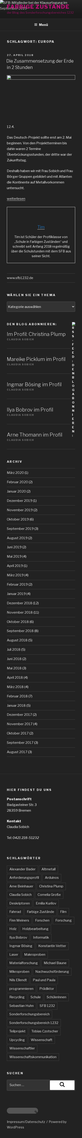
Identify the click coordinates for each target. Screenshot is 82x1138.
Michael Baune (55, 963)
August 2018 (17, 640)
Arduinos (52, 878)
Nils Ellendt (18, 980)
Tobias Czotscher (44, 1031)
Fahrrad (15, 912)
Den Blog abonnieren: (32, 324)
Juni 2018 (14, 659)
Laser (13, 955)
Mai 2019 (14, 556)
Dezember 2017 (19, 715)
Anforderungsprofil (24, 878)
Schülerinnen (56, 997)
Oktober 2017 (18, 733)
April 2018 (15, 678)
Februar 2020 (17, 482)
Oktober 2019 (18, 519)
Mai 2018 (14, 668)
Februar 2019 (17, 584)
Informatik (41, 937)
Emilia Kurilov (46, 903)
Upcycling (17, 1040)
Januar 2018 (16, 706)
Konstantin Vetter (52, 946)
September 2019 (20, 529)
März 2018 (15, 687)
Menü (43, 25)
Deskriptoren (19, 903)
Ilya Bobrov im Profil (30, 410)
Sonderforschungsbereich (29, 1014)
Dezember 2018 (19, 603)
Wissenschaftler (22, 1048)
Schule (36, 997)
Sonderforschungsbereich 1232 (33, 1023)
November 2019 (20, 510)
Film (63, 912)
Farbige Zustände (38, 6)
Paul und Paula (44, 980)
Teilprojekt (17, 1031)
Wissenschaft (41, 1040)
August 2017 (17, 752)
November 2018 (20, 612)
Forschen (42, 920)
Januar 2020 (16, 491)
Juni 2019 (14, 547)
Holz (12, 929)
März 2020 (15, 473)
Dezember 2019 (19, 501)
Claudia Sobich (20, 895)
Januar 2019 (16, 594)
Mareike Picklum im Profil (36, 359)
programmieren (21, 989)
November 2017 (20, 724)
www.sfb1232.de (20, 278)
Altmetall (48, 869)
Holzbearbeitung (35, 929)
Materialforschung (23, 963)
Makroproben (34, 955)
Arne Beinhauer (21, 886)
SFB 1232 (47, 1006)
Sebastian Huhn (21, 1006)
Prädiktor (46, 989)
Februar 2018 (17, 696)
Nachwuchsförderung (52, 972)
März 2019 (15, 575)
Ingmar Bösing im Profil (34, 384)
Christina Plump (51, 886)
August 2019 (17, 538)
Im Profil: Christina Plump (36, 334)
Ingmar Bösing (20, 946)
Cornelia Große (49, 895)
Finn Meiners (19, 920)
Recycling (17, 997)
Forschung (63, 920)
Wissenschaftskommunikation (32, 1057)
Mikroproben (19, 972)
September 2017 (20, 743)
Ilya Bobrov (18, 937)
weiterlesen (16, 199)
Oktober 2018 (18, 622)
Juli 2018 (13, 650)
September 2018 (20, 631)
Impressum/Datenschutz (26, 1122)
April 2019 (15, 566)
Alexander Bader (22, 869)
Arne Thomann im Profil (34, 435)
